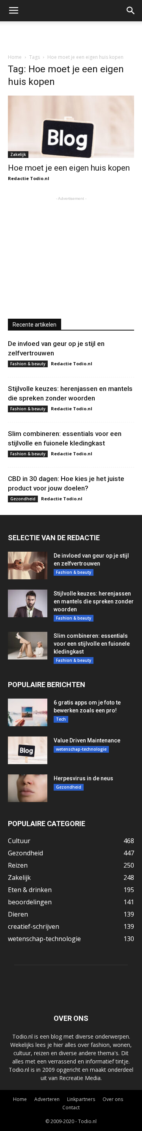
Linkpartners (81, 1099)
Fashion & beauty (27, 363)
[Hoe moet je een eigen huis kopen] (71, 127)
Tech (61, 719)
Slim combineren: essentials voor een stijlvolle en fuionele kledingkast (92, 644)
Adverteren (47, 1099)
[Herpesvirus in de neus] (27, 788)
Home (15, 57)
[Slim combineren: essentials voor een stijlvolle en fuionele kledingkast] (27, 645)
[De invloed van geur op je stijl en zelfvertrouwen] (27, 565)
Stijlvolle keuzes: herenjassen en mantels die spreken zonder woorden (94, 601)
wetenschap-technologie (81, 749)
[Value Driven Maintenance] (27, 750)
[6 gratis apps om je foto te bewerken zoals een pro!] (27, 712)
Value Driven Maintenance (87, 740)
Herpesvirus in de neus (83, 778)
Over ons (113, 1099)
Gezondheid (23, 499)
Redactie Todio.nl (28, 178)
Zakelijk (18, 154)
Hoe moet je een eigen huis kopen (69, 168)
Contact (71, 1107)
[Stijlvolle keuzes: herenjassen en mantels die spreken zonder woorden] (27, 603)
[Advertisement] (71, 35)
